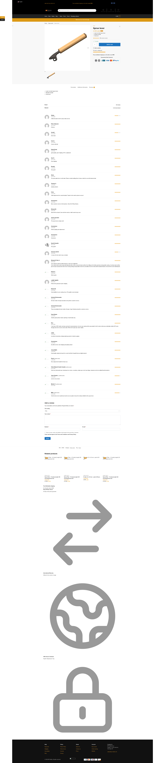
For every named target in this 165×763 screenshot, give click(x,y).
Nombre (47, 426)
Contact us (78, 748)
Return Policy (63, 746)
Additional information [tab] (83, 87)
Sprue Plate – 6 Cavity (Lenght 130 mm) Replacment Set (52, 477)
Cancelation (47, 751)
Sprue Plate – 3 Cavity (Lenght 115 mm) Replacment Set (110, 477)
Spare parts (50, 23)
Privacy (62, 753)
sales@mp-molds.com (112, 751)
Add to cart (110, 44)
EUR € (3, 19)
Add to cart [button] (53, 484)
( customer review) (103, 38)
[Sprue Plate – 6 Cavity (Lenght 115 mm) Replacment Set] (119, 26)
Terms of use (63, 748)
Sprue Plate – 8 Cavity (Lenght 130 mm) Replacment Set (71, 477)
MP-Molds (118, 104)
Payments (47, 746)
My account (94, 746)
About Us (78, 746)
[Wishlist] (60, 459)
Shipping (46, 748)
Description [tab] (73, 87)
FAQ (46, 753)
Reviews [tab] (92, 87)
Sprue (79, 447)
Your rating (47, 408)
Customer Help (111, 11)
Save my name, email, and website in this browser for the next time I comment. (62, 432)
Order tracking (95, 748)
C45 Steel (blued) (116, 107)
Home (46, 23)
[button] (118, 16)
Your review (48, 414)
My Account (103, 11)
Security (62, 751)
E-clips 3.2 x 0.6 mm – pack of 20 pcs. (91, 477)
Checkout (118, 11)
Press (77, 751)
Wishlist (93, 751)
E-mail (84, 426)
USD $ (3, 17)
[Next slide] (88, 48)
